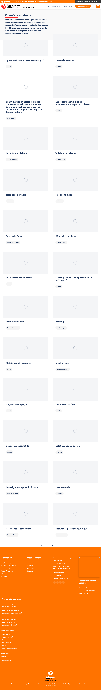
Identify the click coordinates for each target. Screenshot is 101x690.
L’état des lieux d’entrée (67, 445)
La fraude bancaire (64, 60)
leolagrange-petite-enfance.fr (11, 613)
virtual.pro (5, 654)
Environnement (11, 118)
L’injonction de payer (16, 404)
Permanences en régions (54, 6)
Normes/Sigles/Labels (13, 242)
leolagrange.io (6, 663)
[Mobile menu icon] (98, 6)
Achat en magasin (61, 242)
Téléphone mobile (64, 194)
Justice (9, 66)
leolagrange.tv (6, 660)
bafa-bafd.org (6, 634)
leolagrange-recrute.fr (9, 606)
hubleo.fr (4, 645)
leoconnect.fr (6, 643)
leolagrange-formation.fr (10, 616)
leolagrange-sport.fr (8, 622)
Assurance (59, 493)
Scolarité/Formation (12, 493)
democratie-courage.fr (9, 648)
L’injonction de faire (65, 404)
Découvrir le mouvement (87, 588)
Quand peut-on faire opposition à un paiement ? (73, 279)
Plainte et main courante (18, 362)
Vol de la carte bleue (65, 153)
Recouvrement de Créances (19, 277)
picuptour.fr (5, 651)
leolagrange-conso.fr (8, 619)
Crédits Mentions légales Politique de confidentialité (66, 684)
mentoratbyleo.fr (7, 637)
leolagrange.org (7, 604)
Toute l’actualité (84, 593)
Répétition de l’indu (65, 236)
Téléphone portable (16, 194)
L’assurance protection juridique (71, 528)
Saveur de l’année (15, 236)
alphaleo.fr (5, 640)
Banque (59, 66)
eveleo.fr (4, 656)
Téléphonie (10, 201)
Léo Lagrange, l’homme (87, 590)
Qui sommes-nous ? (68, 6)
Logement (14, 159)
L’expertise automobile (17, 445)
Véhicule (9, 452)
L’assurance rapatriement (18, 528)
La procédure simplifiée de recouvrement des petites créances (73, 103)
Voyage (15, 535)
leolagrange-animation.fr (10, 610)
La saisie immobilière (16, 153)
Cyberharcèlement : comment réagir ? (25, 60)
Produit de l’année (15, 321)
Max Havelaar (62, 362)
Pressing (59, 321)
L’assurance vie (62, 487)
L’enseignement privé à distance (22, 487)
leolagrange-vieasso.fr (9, 625)
